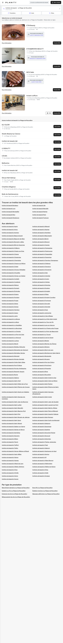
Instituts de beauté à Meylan (40, 340)
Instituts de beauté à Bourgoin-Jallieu (13, 242)
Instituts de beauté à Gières (10, 303)
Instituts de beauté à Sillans (10, 439)
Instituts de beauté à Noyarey (41, 359)
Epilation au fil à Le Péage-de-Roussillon (13, 491)
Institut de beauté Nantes (39, 211)
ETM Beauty (30, 25)
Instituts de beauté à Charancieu (11, 257)
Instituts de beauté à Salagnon (41, 423)
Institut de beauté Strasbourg (10, 218)
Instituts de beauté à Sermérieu (11, 433)
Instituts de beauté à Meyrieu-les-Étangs (44, 344)
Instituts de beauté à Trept (40, 445)
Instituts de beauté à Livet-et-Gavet (42, 337)
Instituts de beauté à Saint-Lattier (12, 405)
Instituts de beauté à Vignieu (10, 460)
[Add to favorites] (23, 26)
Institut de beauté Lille (38, 205)
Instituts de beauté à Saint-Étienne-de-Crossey (16, 387)
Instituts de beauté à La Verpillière (12, 325)
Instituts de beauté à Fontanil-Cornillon (43, 297)
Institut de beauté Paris (39, 215)
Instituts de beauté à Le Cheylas (11, 331)
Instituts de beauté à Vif (39, 457)
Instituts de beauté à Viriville (10, 473)
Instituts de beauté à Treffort (10, 445)
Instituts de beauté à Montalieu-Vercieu (13, 353)
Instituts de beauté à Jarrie (10, 316)
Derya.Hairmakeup (8, 178)
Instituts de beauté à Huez (40, 310)
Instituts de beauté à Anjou (10, 229)
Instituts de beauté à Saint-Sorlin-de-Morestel (45, 420)
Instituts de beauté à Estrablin (41, 291)
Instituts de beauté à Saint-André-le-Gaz (44, 378)
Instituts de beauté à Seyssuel (41, 436)
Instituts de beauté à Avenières (41, 232)
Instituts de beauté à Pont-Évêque (12, 365)
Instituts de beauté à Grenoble (41, 307)
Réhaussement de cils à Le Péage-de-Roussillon (16, 497)
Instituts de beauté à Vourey (10, 479)
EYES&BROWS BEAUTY (35, 49)
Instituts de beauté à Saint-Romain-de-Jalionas (16, 417)
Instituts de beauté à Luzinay (10, 340)
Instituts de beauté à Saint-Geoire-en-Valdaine (15, 392)
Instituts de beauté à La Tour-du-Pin (43, 322)
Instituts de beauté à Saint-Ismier (42, 397)
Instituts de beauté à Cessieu (41, 245)
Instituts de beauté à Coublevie (11, 282)
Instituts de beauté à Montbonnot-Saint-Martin (46, 353)
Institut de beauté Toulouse (40, 218)
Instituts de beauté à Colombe (41, 276)
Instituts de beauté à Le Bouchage (12, 328)
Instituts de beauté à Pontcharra (41, 365)
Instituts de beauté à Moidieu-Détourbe (13, 347)
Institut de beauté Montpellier (10, 211)
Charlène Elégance (9, 187)
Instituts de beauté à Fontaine (10, 297)
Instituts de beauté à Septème (41, 429)
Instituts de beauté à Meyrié (10, 344)
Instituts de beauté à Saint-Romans (42, 417)
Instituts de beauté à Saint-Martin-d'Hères (44, 408)
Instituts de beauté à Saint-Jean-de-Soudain (45, 402)
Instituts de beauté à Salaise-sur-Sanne (13, 426)
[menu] (3, 2)
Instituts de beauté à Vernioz (40, 454)
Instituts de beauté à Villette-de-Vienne (43, 466)
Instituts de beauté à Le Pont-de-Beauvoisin (45, 331)
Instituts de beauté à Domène (41, 288)
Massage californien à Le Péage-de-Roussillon (46, 494)
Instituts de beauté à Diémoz (10, 285)
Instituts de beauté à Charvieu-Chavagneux (45, 260)
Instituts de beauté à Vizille (40, 473)
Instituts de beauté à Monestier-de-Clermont (15, 350)
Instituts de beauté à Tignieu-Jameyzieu (44, 442)
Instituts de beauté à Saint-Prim (11, 414)
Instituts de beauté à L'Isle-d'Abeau (42, 316)
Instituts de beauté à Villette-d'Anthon (13, 466)
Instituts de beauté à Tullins (10, 448)
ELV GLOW (6, 125)
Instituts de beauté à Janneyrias (41, 313)
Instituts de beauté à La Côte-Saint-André (44, 319)
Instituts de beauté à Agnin (10, 226)
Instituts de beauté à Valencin (41, 448)
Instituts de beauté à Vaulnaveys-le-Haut (44, 451)
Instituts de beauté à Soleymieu (41, 439)
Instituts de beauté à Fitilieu (40, 294)
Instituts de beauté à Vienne (10, 457)
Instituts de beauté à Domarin (10, 288)
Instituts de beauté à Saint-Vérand (12, 423)
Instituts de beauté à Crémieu (41, 282)
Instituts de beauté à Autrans (10, 232)
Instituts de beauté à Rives (40, 371)
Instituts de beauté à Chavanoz (41, 266)
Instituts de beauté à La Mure (10, 322)
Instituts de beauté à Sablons (10, 378)
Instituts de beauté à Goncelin (41, 303)
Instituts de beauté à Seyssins (11, 436)
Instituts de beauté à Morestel (10, 356)
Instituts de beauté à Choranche (41, 269)
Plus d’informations (6, 43)
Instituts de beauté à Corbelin (10, 279)
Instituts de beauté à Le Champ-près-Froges (45, 328)
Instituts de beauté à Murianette (41, 356)
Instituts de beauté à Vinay (10, 470)
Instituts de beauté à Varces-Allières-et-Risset (15, 451)
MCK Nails (30, 72)
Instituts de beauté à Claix (40, 273)
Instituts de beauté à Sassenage (41, 426)
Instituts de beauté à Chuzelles (11, 273)
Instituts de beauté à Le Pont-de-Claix (13, 334)
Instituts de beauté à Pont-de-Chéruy (43, 362)
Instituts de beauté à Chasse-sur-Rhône (13, 263)
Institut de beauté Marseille (40, 208)
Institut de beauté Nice (8, 215)
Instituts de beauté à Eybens (10, 294)
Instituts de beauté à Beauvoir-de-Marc (13, 239)
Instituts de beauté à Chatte (10, 266)
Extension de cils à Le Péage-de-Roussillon (14, 494)
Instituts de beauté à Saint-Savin (11, 420)
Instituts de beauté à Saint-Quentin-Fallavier (45, 414)
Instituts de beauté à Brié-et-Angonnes (13, 245)
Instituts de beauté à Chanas (10, 254)
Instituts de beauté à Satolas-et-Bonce (13, 429)
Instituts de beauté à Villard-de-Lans (12, 463)
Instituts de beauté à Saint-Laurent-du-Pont (45, 405)
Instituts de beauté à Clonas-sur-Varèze (13, 276)
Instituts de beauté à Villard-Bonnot (42, 460)
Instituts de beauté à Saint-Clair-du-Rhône (44, 381)
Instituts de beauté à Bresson (41, 242)
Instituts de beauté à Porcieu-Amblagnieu (14, 368)
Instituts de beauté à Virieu (40, 470)
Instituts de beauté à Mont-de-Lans (42, 350)
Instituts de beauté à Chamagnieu (42, 248)
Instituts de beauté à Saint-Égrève (42, 384)
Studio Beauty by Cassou (11, 134)
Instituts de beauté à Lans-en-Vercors (43, 325)
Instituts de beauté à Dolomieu (41, 285)
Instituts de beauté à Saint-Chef (11, 381)
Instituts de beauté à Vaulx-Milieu (11, 454)
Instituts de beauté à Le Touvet (41, 334)
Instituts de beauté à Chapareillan (42, 254)
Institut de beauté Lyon (8, 208)
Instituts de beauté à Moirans (41, 347)
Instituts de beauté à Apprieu (40, 229)
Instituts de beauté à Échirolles (11, 291)
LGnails (4, 156)
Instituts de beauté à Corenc (40, 279)
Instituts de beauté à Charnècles (11, 260)
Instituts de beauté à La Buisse (11, 319)
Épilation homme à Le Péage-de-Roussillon (45, 491)
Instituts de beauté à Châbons (11, 248)
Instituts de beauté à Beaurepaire (42, 236)
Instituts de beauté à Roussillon (41, 374)
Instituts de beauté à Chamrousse (42, 251)
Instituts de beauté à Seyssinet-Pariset (43, 433)
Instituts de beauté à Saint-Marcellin (12, 408)
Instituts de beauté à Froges (10, 300)
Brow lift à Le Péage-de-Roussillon (42, 487)
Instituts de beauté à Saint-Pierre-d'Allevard (45, 411)
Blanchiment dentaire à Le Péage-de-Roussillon (16, 487)
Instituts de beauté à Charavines (41, 257)
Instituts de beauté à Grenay (10, 307)
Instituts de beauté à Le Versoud (11, 337)
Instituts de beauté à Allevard (41, 226)
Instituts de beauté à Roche (10, 374)
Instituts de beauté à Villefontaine (42, 463)
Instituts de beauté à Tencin (10, 442)
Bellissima (5, 163)
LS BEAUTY (6, 148)
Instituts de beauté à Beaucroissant (12, 236)
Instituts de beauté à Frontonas (41, 300)
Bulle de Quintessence (10, 194)
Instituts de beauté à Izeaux (10, 313)
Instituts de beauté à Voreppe (41, 476)
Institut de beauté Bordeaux (10, 205)
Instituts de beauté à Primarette (41, 368)
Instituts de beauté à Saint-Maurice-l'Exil (14, 411)
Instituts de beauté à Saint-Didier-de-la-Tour (15, 384)
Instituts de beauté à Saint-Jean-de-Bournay (15, 402)
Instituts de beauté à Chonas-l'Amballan (13, 269)
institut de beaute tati (9, 141)
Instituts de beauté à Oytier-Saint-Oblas (13, 362)
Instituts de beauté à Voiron (10, 476)
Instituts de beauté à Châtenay (41, 263)
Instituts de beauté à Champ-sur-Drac (13, 251)
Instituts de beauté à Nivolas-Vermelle (13, 359)
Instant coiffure (31, 96)
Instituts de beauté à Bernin (40, 239)
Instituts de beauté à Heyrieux (10, 310)
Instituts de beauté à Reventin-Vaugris (13, 371)
